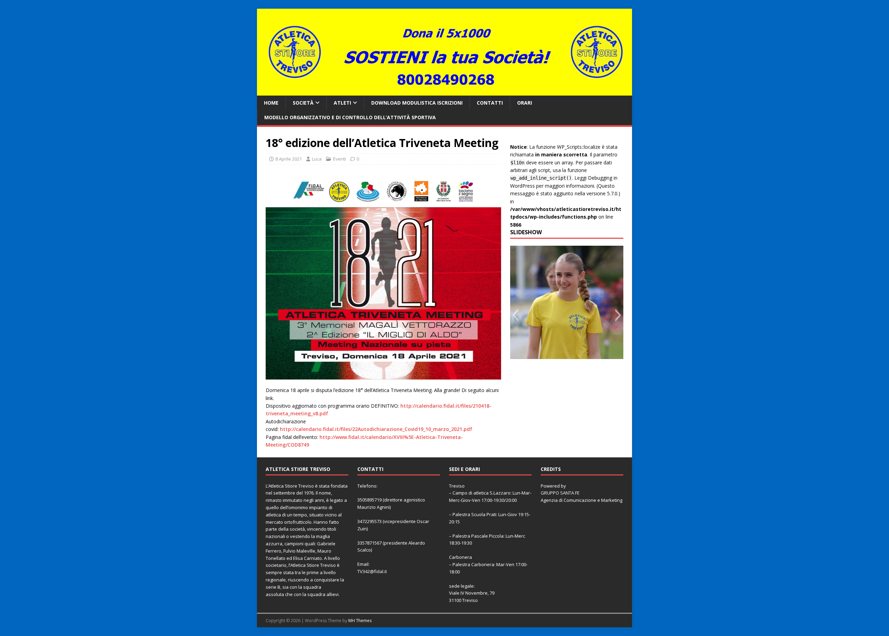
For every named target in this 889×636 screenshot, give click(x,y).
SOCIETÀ (303, 102)
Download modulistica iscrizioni (417, 102)
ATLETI (342, 102)
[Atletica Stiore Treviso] (444, 91)
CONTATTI (490, 102)
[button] (515, 315)
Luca (317, 159)
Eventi (339, 159)
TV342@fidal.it (372, 571)
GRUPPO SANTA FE (560, 493)
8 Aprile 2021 (288, 159)
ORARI (524, 102)
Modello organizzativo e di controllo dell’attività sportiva (350, 117)
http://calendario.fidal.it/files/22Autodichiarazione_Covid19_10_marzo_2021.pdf (376, 429)
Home (271, 102)
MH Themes (360, 620)
